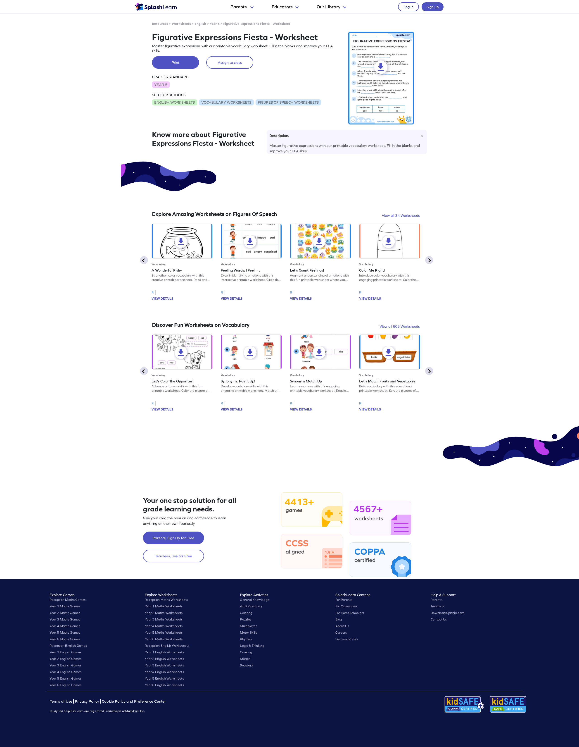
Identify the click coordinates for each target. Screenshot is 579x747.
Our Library (328, 6)
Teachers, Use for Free (173, 556)
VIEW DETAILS (162, 298)
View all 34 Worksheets (401, 215)
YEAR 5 (160, 85)
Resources (160, 23)
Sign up (433, 7)
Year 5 (215, 23)
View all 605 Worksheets (400, 326)
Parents (239, 6)
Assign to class (230, 62)
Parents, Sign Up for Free (173, 538)
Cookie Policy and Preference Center (134, 701)
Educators (282, 6)
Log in (408, 7)
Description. (279, 136)
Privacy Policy (87, 701)
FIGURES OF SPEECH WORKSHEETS (288, 102)
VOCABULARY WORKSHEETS (226, 102)
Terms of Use (61, 701)
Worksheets (181, 23)
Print (175, 62)
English (200, 23)
